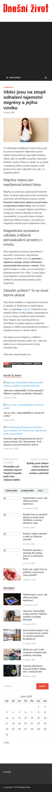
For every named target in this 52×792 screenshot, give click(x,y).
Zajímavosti (8, 87)
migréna (28, 364)
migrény (26, 309)
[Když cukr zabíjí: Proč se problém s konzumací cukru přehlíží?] (12, 569)
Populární (11, 491)
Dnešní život (24, 787)
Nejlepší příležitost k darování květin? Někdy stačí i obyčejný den (34, 669)
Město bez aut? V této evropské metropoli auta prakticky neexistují (34, 652)
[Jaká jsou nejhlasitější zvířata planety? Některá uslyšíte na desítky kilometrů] (26, 386)
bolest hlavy (16, 364)
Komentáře (27, 491)
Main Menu (15, 78)
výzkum (7, 366)
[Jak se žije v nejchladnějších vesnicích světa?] (26, 408)
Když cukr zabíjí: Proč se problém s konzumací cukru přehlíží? (35, 572)
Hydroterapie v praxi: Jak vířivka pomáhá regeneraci (35, 501)
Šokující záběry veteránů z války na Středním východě (35, 537)
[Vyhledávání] (26, 686)
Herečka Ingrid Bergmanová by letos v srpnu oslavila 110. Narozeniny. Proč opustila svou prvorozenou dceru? (23, 441)
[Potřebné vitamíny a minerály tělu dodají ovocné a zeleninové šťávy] (12, 550)
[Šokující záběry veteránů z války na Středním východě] (12, 534)
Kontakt (7, 772)
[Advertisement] (26, 47)
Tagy (40, 491)
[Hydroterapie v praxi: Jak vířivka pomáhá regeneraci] (12, 498)
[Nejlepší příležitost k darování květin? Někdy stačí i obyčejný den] (12, 666)
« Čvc (6, 742)
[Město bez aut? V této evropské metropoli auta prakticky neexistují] (12, 650)
